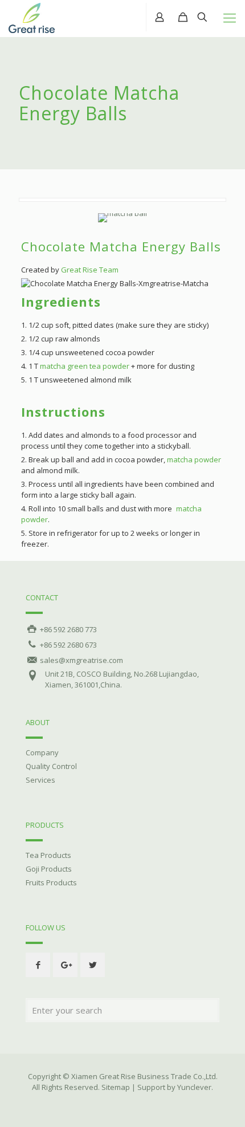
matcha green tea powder (84, 366)
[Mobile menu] (229, 17)
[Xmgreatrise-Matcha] (32, 16)
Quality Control (51, 766)
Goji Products (49, 869)
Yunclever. (195, 1087)
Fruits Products (51, 882)
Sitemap (115, 1087)
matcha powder (194, 459)
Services (40, 780)
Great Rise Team (90, 270)
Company (42, 752)
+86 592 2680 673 (67, 645)
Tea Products (48, 855)
